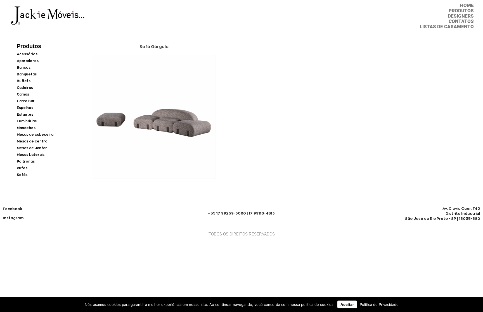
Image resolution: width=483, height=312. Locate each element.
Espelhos (25, 107)
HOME (467, 5)
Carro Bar (26, 101)
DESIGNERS (461, 16)
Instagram (13, 218)
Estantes (25, 114)
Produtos (461, 10)
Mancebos (26, 128)
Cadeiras (25, 87)
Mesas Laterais (30, 154)
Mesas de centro (32, 141)
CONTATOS (461, 21)
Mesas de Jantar (32, 148)
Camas (23, 94)
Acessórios (27, 54)
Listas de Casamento (447, 26)
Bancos (23, 67)
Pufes (22, 168)
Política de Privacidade (379, 304)
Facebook (12, 209)
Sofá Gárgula (154, 46)
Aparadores (28, 61)
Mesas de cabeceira (35, 134)
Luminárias (27, 121)
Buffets (23, 81)
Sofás (22, 175)
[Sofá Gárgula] (154, 177)
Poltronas (26, 161)
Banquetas (27, 74)
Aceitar (347, 304)
